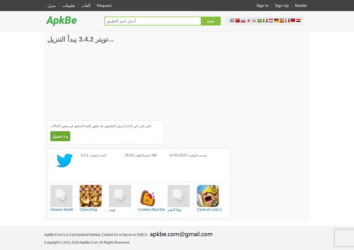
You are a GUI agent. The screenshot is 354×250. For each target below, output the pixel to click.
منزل (52, 5)
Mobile (301, 5)
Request (104, 5)
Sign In (262, 5)
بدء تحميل (60, 136)
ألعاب (86, 5)
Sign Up (282, 5)
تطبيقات (68, 5)
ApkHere (71, 20)
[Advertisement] (88, 81)
